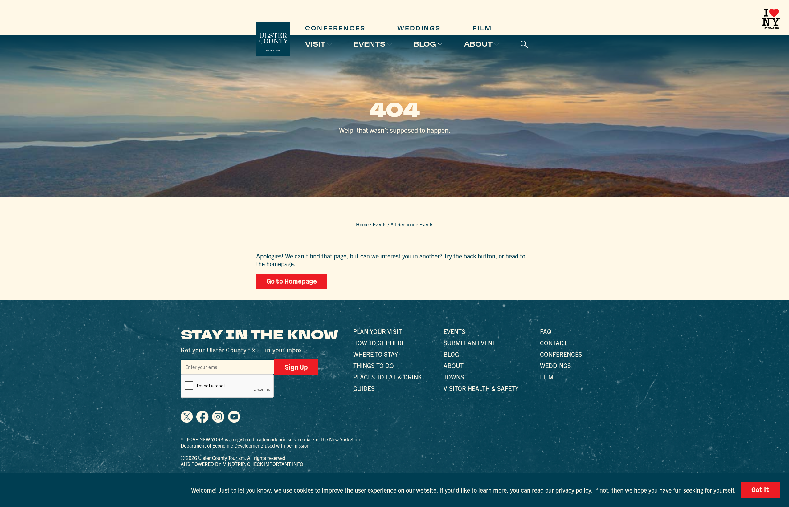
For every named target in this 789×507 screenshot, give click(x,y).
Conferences (335, 28)
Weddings (419, 28)
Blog (425, 44)
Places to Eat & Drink (387, 377)
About (478, 44)
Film (482, 28)
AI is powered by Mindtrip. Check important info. (243, 464)
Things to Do (373, 365)
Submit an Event (470, 343)
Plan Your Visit (377, 331)
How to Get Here (379, 343)
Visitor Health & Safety (481, 388)
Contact (553, 343)
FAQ (545, 331)
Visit (315, 44)
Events (370, 44)
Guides (364, 388)
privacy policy (573, 490)
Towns (454, 377)
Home (362, 224)
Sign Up (296, 367)
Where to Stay (375, 354)
